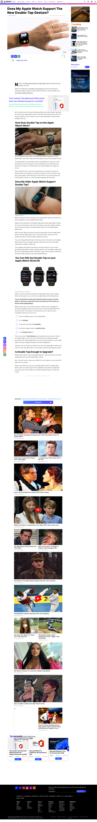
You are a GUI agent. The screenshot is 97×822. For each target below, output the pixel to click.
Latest (71, 803)
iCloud (39, 806)
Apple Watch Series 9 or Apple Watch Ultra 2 (37, 83)
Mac (17, 805)
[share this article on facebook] (12, 56)
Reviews (50, 804)
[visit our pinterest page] (23, 787)
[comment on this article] (4, 351)
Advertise (61, 806)
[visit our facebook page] (16, 787)
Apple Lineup (20, 1)
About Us (61, 803)
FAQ (14, 6)
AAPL (49, 809)
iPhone (18, 803)
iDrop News (17, 816)
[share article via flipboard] (4, 348)
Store (45, 1)
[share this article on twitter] (15, 56)
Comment (43, 402)
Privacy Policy (62, 804)
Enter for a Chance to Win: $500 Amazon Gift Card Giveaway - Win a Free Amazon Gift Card (49, 3)
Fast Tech (19, 809)
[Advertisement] (38, 72)
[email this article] (4, 345)
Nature (71, 809)
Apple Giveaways (51, 811)
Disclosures (70, 818)
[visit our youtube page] (30, 787)
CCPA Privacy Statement (61, 816)
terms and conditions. (12, 817)
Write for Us (60, 796)
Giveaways (52, 1)
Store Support (68, 796)
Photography (72, 808)
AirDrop (39, 803)
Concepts (50, 810)
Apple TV (18, 806)
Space (71, 810)
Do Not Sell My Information (73, 816)
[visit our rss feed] (34, 787)
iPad (18, 804)
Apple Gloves (51, 803)
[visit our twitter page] (20, 787)
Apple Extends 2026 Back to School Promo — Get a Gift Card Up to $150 (42, 399)
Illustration (72, 806)
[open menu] (2, 1)
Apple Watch (9, 6)
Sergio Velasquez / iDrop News (22, 291)
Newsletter (52, 796)
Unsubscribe (27, 796)
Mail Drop (40, 811)
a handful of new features (36, 89)
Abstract (71, 804)
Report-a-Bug (20, 798)
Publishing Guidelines (83, 816)
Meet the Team (44, 796)
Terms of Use (61, 809)
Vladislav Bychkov (19, 215)
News (28, 1)
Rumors (40, 1)
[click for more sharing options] (19, 56)
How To (34, 1)
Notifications (35, 796)
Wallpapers (60, 1)
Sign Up (87, 66)
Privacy (50, 805)
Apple (64, 52)
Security (50, 806)
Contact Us (20, 796)
